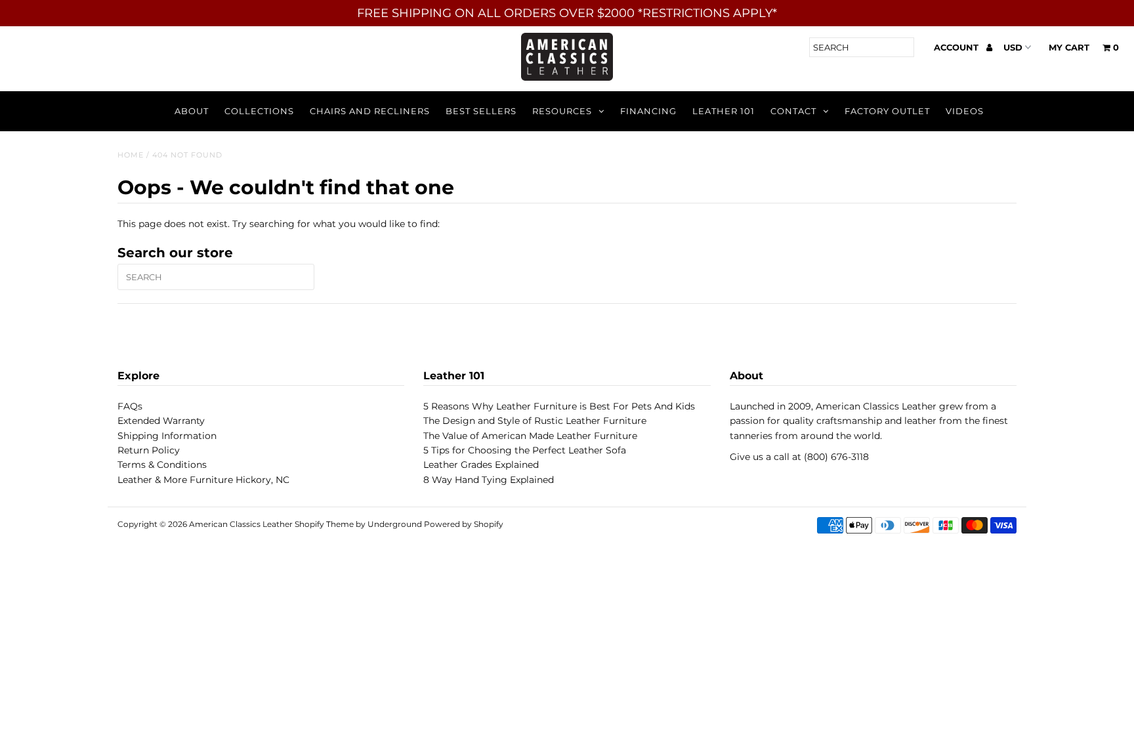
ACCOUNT (957, 47)
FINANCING (648, 111)
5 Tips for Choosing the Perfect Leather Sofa (524, 450)
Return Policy (148, 450)
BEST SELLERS (481, 111)
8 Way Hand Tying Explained (488, 480)
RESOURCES (562, 111)
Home (130, 154)
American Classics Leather (241, 524)
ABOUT (192, 111)
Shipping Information (167, 436)
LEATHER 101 (723, 111)
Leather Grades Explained (481, 465)
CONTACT (793, 111)
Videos (965, 111)
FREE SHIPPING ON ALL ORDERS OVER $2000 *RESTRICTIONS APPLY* (567, 13)
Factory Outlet (887, 111)
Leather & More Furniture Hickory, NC (203, 480)
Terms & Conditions (162, 465)
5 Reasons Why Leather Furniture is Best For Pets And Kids (559, 406)
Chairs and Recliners (370, 111)
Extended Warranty (161, 421)
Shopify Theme (324, 524)
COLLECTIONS (259, 111)
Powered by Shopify (463, 524)
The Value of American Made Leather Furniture (530, 436)
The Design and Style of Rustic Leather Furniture (534, 421)
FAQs (129, 406)
